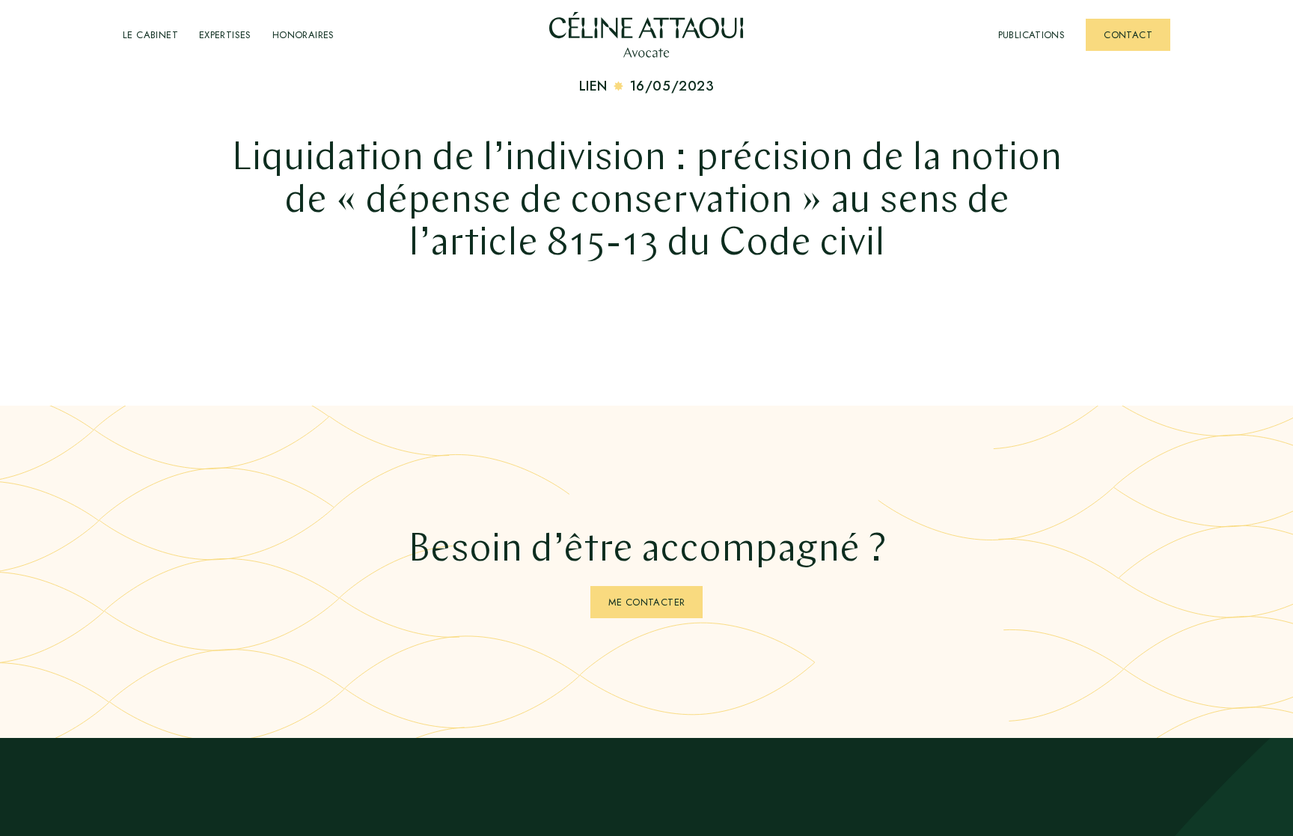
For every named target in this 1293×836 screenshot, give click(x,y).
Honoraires (303, 35)
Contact (1128, 35)
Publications (1032, 35)
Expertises (225, 35)
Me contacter (646, 602)
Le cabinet (150, 35)
